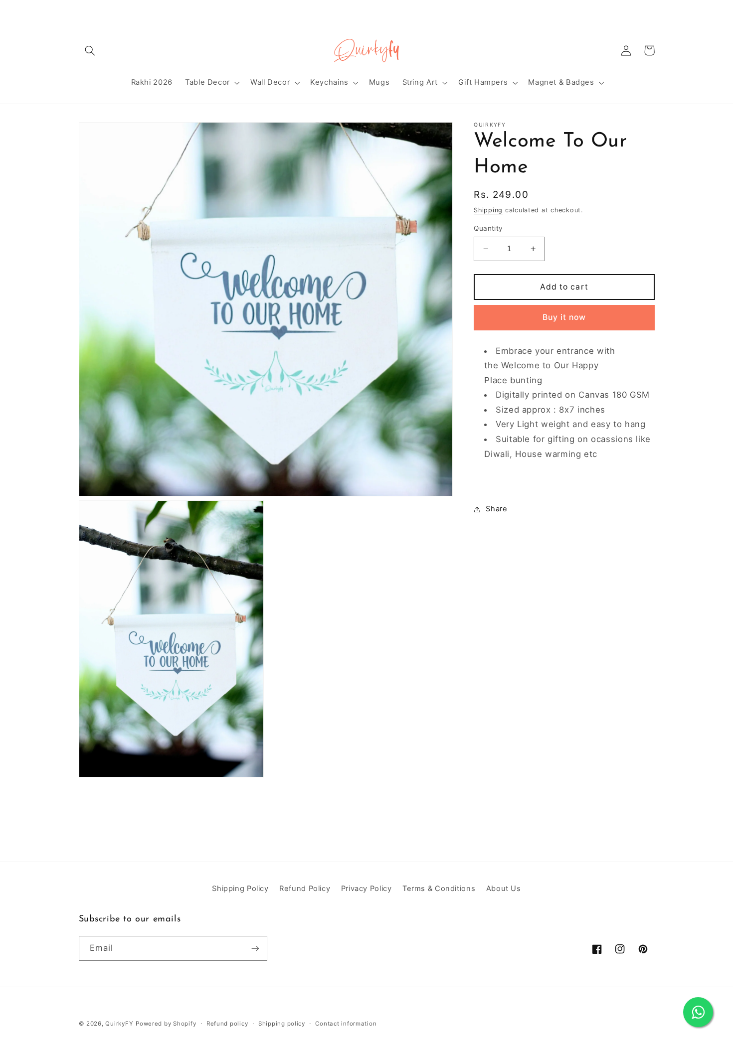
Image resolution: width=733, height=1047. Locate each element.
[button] (90, 50)
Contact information (345, 1023)
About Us (503, 888)
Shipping (488, 210)
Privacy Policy (366, 888)
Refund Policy (304, 888)
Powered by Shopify (166, 1023)
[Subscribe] (254, 948)
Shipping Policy (240, 888)
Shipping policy (281, 1023)
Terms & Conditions (438, 888)
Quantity (488, 228)
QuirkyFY (119, 1023)
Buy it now (564, 317)
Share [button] (496, 508)
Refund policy (227, 1023)
